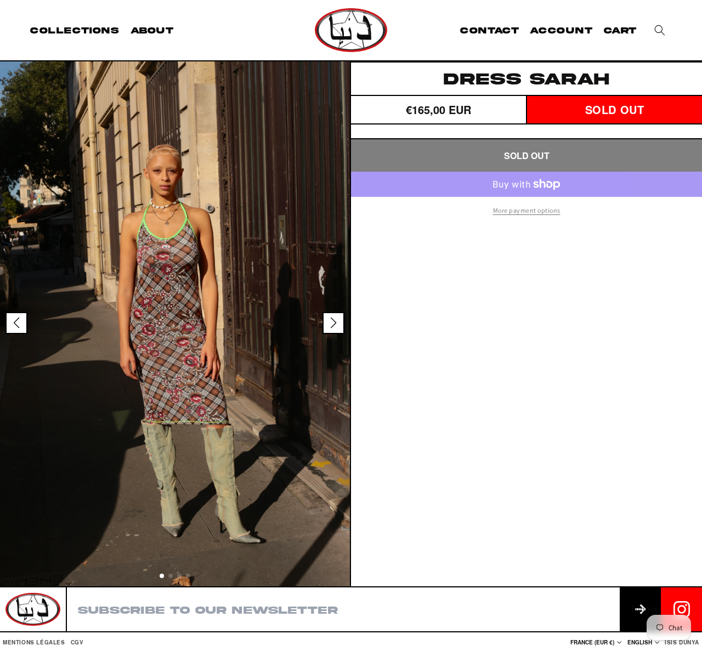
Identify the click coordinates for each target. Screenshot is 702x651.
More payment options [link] (527, 210)
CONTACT (489, 30)
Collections (75, 30)
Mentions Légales (34, 642)
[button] (660, 30)
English (639, 642)
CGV (77, 642)
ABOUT (152, 30)
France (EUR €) (592, 642)
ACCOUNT (561, 30)
